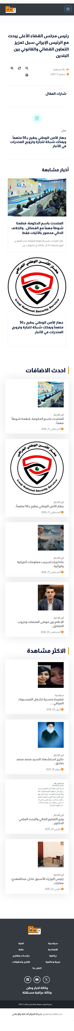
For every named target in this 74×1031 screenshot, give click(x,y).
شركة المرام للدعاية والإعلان (27, 1013)
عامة (21, 949)
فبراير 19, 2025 (53, 769)
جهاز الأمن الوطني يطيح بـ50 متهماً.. (39, 506)
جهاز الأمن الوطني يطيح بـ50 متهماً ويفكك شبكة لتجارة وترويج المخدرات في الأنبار (38, 142)
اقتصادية (53, 949)
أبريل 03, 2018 (53, 709)
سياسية (59, 695)
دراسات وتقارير (21, 955)
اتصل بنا (37, 968)
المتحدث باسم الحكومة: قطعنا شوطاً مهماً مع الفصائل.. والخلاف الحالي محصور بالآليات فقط (37, 228)
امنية (21, 943)
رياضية (53, 955)
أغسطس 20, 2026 (51, 632)
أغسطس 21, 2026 (51, 428)
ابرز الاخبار (59, 414)
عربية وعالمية (53, 961)
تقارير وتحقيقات (21, 961)
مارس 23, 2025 (53, 829)
